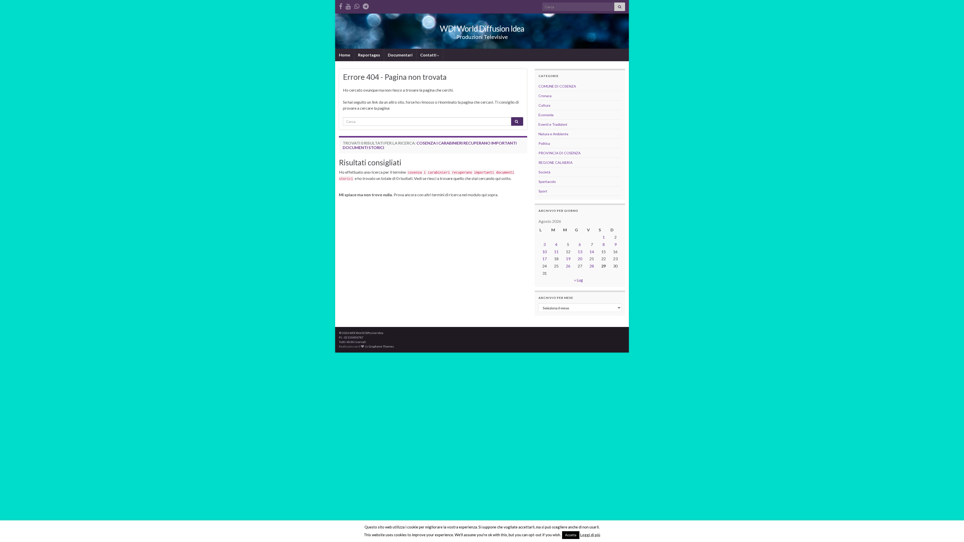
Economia (546, 115)
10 (544, 251)
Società (544, 172)
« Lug (578, 280)
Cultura (544, 105)
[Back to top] (952, 530)
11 (556, 251)
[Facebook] (340, 5)
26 (568, 265)
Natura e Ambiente (553, 134)
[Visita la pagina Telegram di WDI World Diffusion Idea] (366, 5)
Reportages (369, 54)
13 (580, 251)
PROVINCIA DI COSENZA (559, 153)
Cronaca (545, 96)
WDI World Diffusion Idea (482, 28)
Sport (542, 191)
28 (591, 265)
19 (568, 258)
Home (344, 54)
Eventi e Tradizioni (552, 124)
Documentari (400, 54)
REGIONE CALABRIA (555, 162)
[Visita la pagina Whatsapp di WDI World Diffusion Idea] (356, 5)
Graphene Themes (381, 346)
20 (580, 258)
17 (544, 258)
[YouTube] (348, 5)
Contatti (428, 54)
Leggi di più (590, 534)
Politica (544, 143)
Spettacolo (547, 181)
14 (591, 251)
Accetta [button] (570, 535)
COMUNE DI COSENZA (557, 86)
